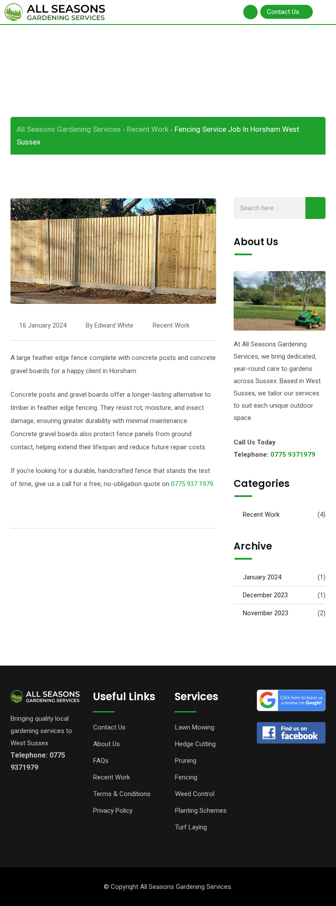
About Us (106, 744)
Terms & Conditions (121, 794)
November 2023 (265, 613)
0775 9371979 (292, 454)
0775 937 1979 (192, 484)
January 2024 (262, 577)
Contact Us (109, 727)
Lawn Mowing (194, 727)
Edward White (113, 325)
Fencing (186, 777)
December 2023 (265, 595)
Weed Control (194, 794)
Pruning (185, 761)
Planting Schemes (201, 810)
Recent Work (171, 325)
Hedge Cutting (195, 744)
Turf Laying (191, 827)
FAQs (100, 761)
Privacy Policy (113, 810)
